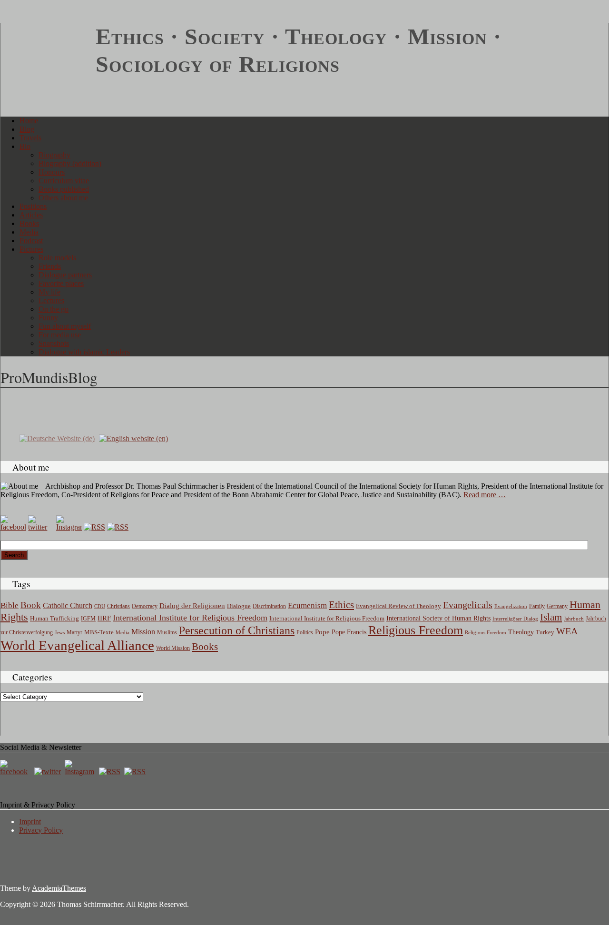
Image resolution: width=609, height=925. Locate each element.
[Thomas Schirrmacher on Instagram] (69, 527)
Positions (33, 206)
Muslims (167, 632)
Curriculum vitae (64, 181)
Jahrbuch (574, 618)
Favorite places (61, 283)
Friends (50, 266)
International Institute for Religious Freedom (190, 617)
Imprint (30, 821)
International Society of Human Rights (438, 618)
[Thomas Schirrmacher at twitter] (48, 772)
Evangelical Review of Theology (398, 606)
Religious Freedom (415, 630)
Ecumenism (307, 605)
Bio (25, 146)
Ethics (341, 604)
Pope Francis (349, 632)
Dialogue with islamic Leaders (84, 352)
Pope (322, 632)
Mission (143, 632)
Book (30, 605)
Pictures (31, 249)
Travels (30, 138)
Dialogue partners (65, 275)
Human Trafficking (54, 618)
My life (49, 292)
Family (537, 606)
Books (29, 223)
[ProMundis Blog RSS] (117, 527)
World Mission (173, 648)
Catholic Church (67, 605)
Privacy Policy (41, 830)
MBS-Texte (99, 632)
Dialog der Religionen (192, 606)
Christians (118, 606)
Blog (27, 129)
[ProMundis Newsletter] (94, 527)
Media (29, 232)
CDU (99, 606)
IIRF (104, 618)
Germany (557, 606)
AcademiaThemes (59, 888)
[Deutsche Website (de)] (57, 438)
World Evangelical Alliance (77, 645)
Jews (60, 632)
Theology (521, 632)
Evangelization (510, 606)
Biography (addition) (70, 163)
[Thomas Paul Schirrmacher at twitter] (41, 527)
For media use (60, 335)
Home (29, 121)
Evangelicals (467, 605)
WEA (567, 631)
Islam (551, 617)
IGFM (88, 618)
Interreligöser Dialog (515, 618)
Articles (31, 215)
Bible (9, 605)
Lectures (51, 300)
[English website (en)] (133, 438)
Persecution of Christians (237, 630)
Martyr (74, 632)
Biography (54, 155)
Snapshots (54, 343)
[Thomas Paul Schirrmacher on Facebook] (13, 527)
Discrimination (269, 606)
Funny (48, 318)
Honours (52, 172)
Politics (304, 632)
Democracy (144, 606)
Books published (64, 189)
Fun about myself (65, 326)
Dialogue (239, 606)
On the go (54, 309)
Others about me (63, 198)
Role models (57, 258)
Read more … (484, 495)
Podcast (31, 240)
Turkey (545, 632)
